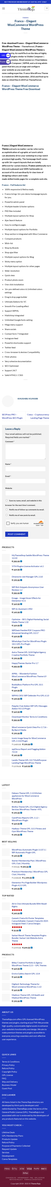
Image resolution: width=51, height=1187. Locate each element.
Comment (9, 441)
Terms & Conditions (11, 1061)
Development (8, 1156)
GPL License (7, 1075)
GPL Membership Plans (12, 1135)
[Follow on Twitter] (14, 1046)
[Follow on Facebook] (4, 1046)
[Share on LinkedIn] (35, 384)
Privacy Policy (8, 1065)
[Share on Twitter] (21, 384)
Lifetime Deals (8, 1132)
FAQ (4, 1078)
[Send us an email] (18, 1046)
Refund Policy (8, 1068)
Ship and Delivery (10, 1081)
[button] (3, 8)
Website (8, 488)
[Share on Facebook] (11, 384)
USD (6, 55)
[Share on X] (16, 384)
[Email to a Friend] (25, 384)
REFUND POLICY (16, 1179)
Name (8, 464)
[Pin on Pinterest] (30, 384)
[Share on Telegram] (44, 384)
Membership (23, 1178)
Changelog (11, 1178)
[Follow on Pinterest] (23, 1046)
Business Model (9, 1085)
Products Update (9, 1139)
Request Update (9, 1149)
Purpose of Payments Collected (16, 1145)
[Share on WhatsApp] (6, 384)
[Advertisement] (25, 117)
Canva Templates (9, 1159)
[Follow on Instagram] (9, 1046)
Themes (25, 18)
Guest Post (7, 1088)
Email (8, 476)
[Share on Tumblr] (40, 384)
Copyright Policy (9, 1071)
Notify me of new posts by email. (22, 515)
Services (5, 1152)
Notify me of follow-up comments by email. (26, 509)
